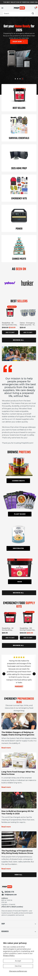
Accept (18, 961)
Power (19, 229)
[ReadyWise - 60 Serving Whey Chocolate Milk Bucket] (10, 617)
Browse (19, 452)
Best (19, 301)
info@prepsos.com (11, 903)
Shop (3, 932)
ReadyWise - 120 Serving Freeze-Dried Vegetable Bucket (28, 629)
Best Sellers (19, 108)
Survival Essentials (19, 138)
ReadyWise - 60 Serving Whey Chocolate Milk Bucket (7, 629)
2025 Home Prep (19, 168)
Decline (18, 966)
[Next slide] (34, 677)
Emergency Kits (19, 198)
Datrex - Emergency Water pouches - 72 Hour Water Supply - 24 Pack (27, 324)
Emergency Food (19, 604)
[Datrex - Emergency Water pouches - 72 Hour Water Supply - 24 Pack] (28, 312)
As (19, 269)
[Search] (33, 13)
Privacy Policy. (9, 955)
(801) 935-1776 (9, 900)
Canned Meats (19, 259)
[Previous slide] (3, 677)
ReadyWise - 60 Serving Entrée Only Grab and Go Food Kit (10, 324)
